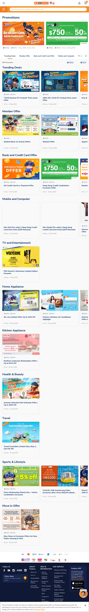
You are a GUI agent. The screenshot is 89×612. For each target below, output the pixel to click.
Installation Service (60, 573)
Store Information (45, 600)
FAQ (43, 594)
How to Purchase (45, 573)
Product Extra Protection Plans (59, 581)
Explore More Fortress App (77, 578)
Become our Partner (34, 582)
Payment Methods (44, 577)
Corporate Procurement (35, 586)
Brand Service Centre (46, 590)
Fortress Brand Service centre (58, 600)
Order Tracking (46, 586)
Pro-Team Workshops (57, 586)
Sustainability (35, 578)
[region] (44, 607)
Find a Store (9, 576)
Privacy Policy (40, 610)
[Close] (85, 605)
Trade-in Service (59, 590)
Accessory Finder (45, 582)
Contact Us (45, 597)
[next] (82, 56)
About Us (34, 572)
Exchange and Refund (58, 577)
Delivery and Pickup (60, 570)
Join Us (33, 575)
